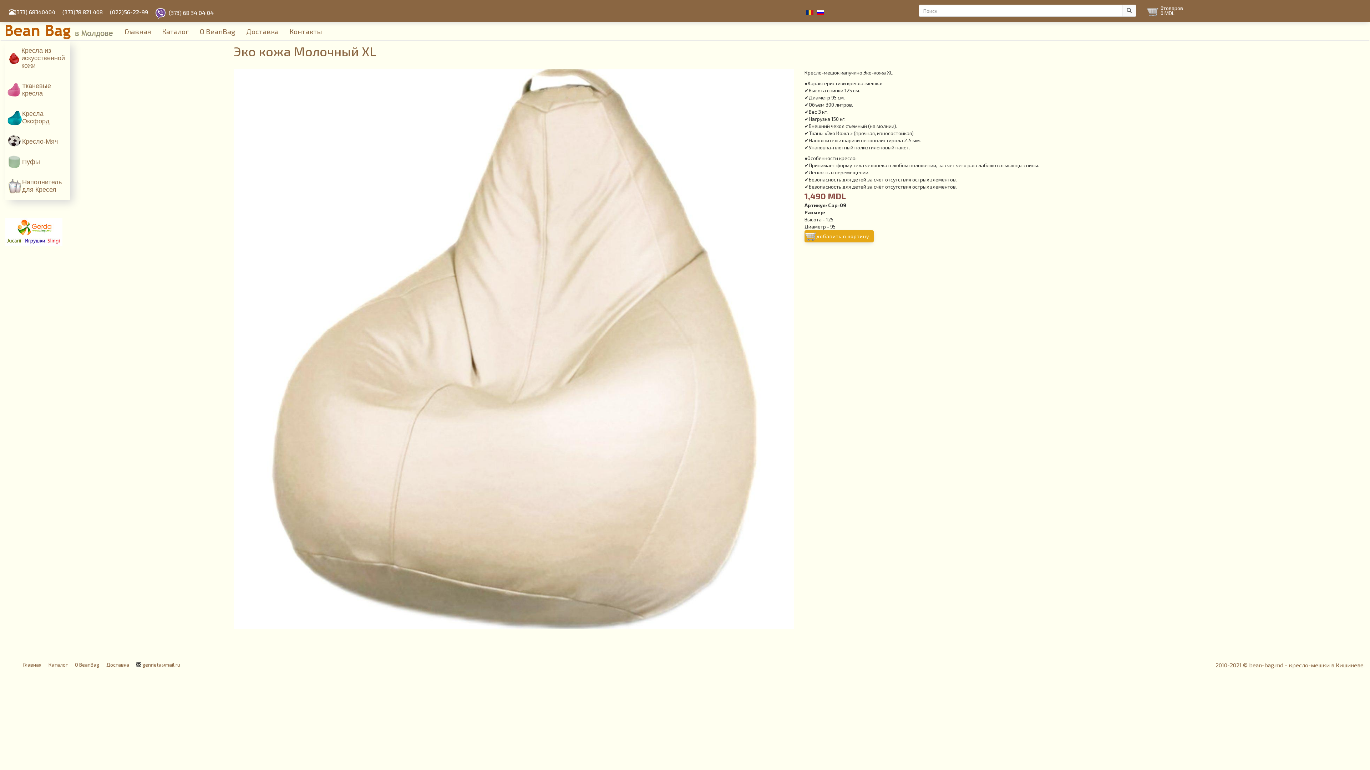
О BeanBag (217, 31)
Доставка (262, 31)
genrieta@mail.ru (161, 665)
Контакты (305, 31)
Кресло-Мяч (40, 141)
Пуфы (31, 161)
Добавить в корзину (842, 236)
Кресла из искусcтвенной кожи (43, 58)
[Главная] (62, 31)
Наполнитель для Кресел (42, 186)
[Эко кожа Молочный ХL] (514, 349)
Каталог (175, 31)
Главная (138, 31)
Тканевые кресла (36, 89)
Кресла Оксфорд (36, 117)
